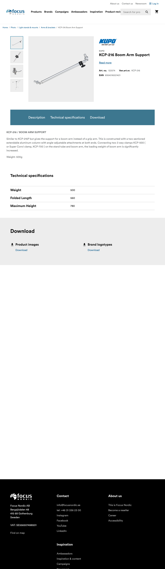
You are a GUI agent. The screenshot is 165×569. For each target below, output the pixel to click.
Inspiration (96, 12)
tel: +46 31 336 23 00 (69, 510)
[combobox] (136, 12)
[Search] (147, 12)
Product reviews (115, 12)
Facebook (62, 520)
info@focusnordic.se (68, 505)
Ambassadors (79, 12)
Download (21, 250)
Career (112, 515)
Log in (155, 3)
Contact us (127, 3)
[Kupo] (108, 42)
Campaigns (62, 12)
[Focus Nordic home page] (15, 12)
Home (5, 27)
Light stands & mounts (28, 27)
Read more (105, 62)
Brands (48, 12)
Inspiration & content (69, 558)
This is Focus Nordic (120, 505)
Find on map (17, 533)
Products (36, 12)
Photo (13, 27)
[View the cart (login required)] (157, 12)
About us (114, 3)
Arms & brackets (48, 27)
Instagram (62, 515)
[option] (16, 42)
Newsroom (140, 3)
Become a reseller (118, 510)
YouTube (61, 525)
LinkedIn (62, 531)
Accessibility (115, 520)
